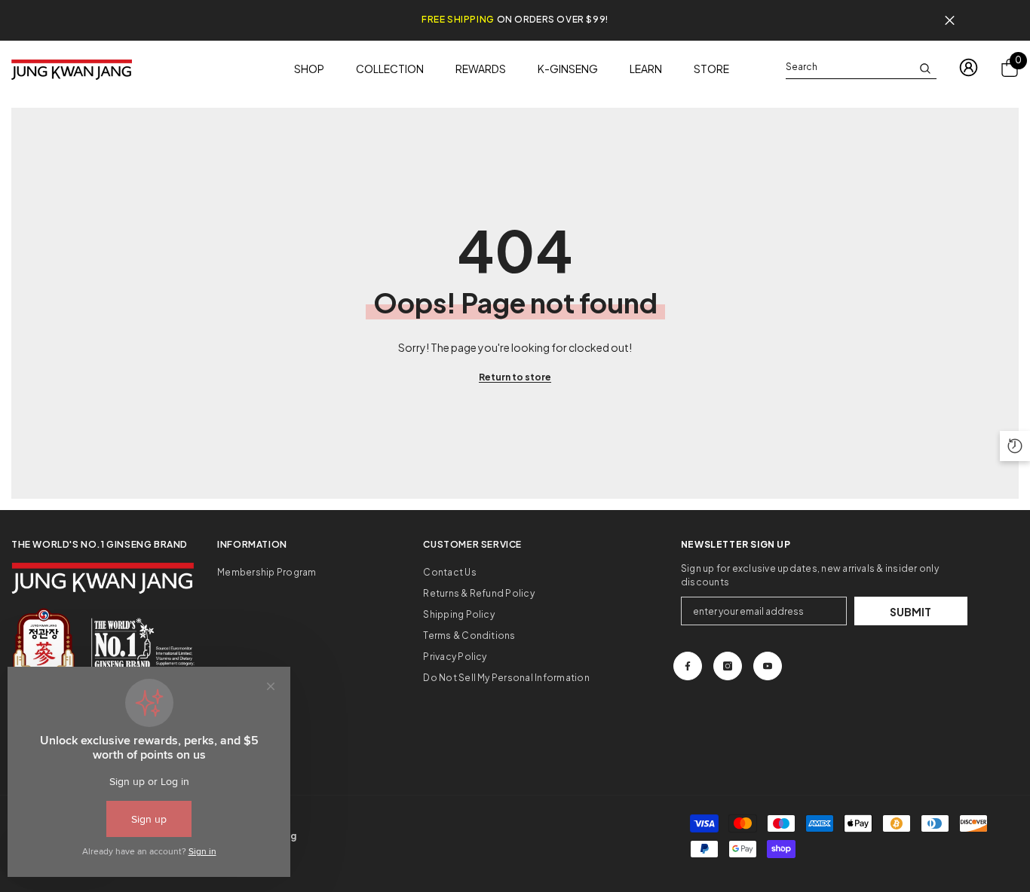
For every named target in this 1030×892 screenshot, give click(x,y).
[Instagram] (727, 666)
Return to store (515, 377)
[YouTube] (767, 666)
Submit (910, 612)
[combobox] (849, 67)
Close (949, 20)
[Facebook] (687, 666)
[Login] (968, 67)
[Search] (861, 67)
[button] (1015, 446)
